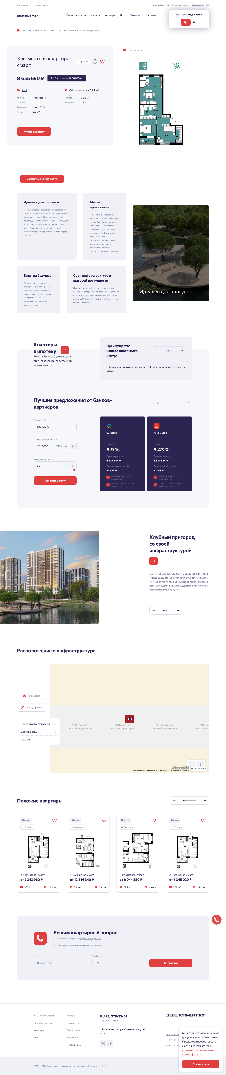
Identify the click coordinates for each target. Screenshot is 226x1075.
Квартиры (110, 15)
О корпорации (41, 5)
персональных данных (90, 938)
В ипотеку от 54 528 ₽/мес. (67, 78)
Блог (122, 15)
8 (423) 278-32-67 (161, 5)
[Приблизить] (200, 764)
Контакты (150, 15)
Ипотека (95, 15)
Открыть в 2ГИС (200, 769)
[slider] (74, 470)
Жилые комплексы (76, 15)
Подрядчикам (74, 1044)
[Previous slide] (157, 351)
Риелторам (73, 1037)
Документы (22, 5)
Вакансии (135, 15)
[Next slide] (181, 351)
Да (185, 22)
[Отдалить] (192, 764)
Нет (195, 22)
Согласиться (201, 1064)
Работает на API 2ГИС (181, 767)
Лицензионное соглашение (180, 768)
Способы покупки (43, 1022)
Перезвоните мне (179, 5)
